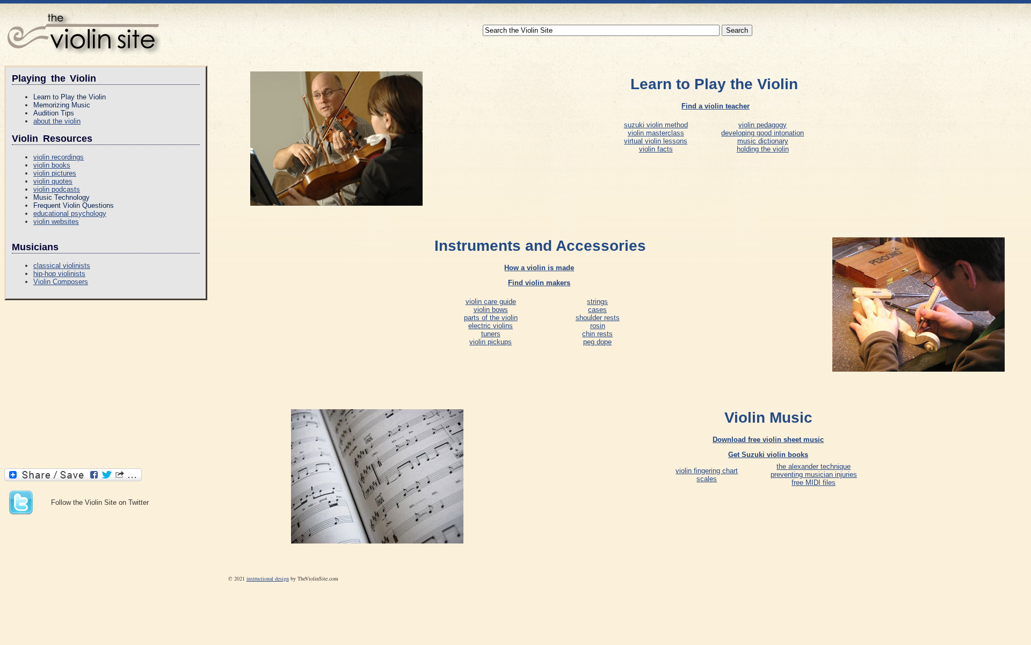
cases (597, 310)
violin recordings (58, 157)
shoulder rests (598, 318)
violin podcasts (56, 189)
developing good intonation (762, 133)
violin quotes (52, 181)
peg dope (597, 342)
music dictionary (762, 141)
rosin (597, 326)
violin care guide (491, 302)
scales (706, 479)
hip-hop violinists (59, 274)
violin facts (656, 149)
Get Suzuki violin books (768, 455)
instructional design (267, 578)
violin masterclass (656, 133)
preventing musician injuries (814, 474)
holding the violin (763, 149)
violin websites (56, 222)
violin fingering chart (707, 471)
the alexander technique (813, 466)
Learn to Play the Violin (69, 97)
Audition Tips (53, 113)
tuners (490, 334)
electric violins (490, 326)
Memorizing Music (61, 105)
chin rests (597, 334)
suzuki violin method (656, 125)
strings (597, 302)
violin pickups (490, 342)
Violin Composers (60, 282)
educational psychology (69, 213)
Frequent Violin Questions (73, 205)
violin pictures (54, 173)
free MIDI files (814, 483)
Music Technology (61, 197)
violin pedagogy (762, 125)
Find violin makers (539, 283)
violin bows (491, 310)
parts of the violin (491, 318)
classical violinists (61, 266)
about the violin (57, 121)
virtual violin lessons (655, 141)
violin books (51, 165)
